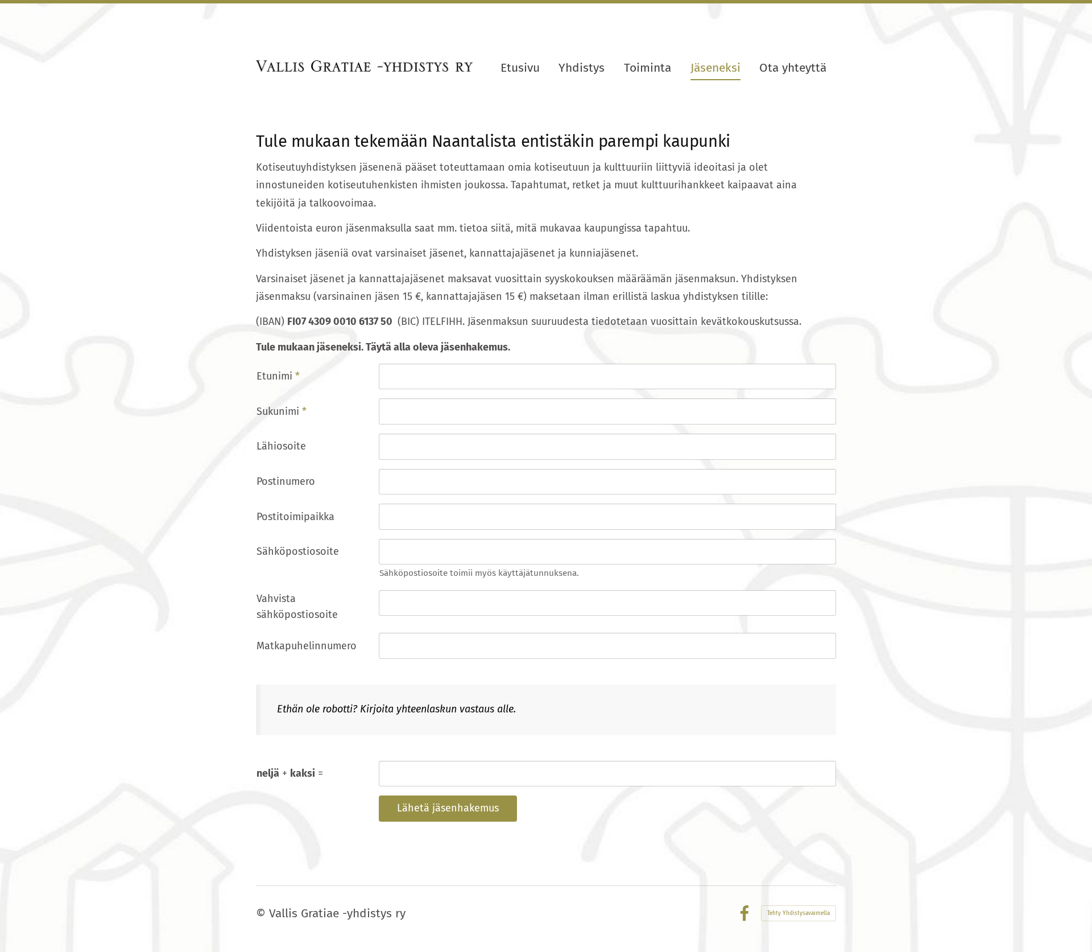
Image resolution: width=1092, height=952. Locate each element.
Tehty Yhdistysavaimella (798, 913)
